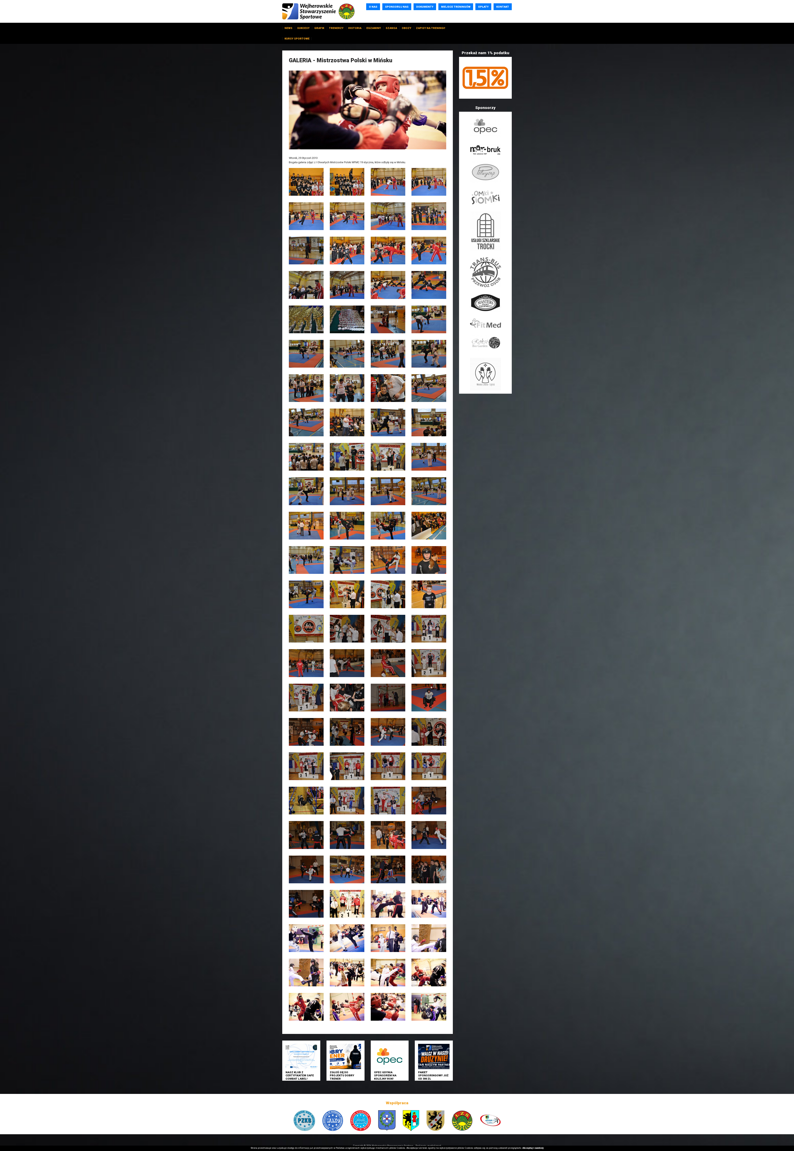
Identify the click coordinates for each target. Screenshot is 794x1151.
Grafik (319, 28)
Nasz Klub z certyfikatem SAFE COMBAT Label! (300, 1075)
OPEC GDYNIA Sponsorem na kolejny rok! (385, 1075)
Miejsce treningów (455, 6)
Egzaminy (373, 28)
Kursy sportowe (297, 38)
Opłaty (483, 6)
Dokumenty (424, 6)
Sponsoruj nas (397, 6)
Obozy (406, 28)
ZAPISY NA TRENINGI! (430, 28)
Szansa (391, 28)
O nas (373, 6)
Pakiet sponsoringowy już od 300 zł (433, 1075)
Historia (354, 28)
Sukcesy (303, 28)
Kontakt (502, 6)
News (288, 28)
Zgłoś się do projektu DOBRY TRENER (342, 1075)
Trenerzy (336, 28)
